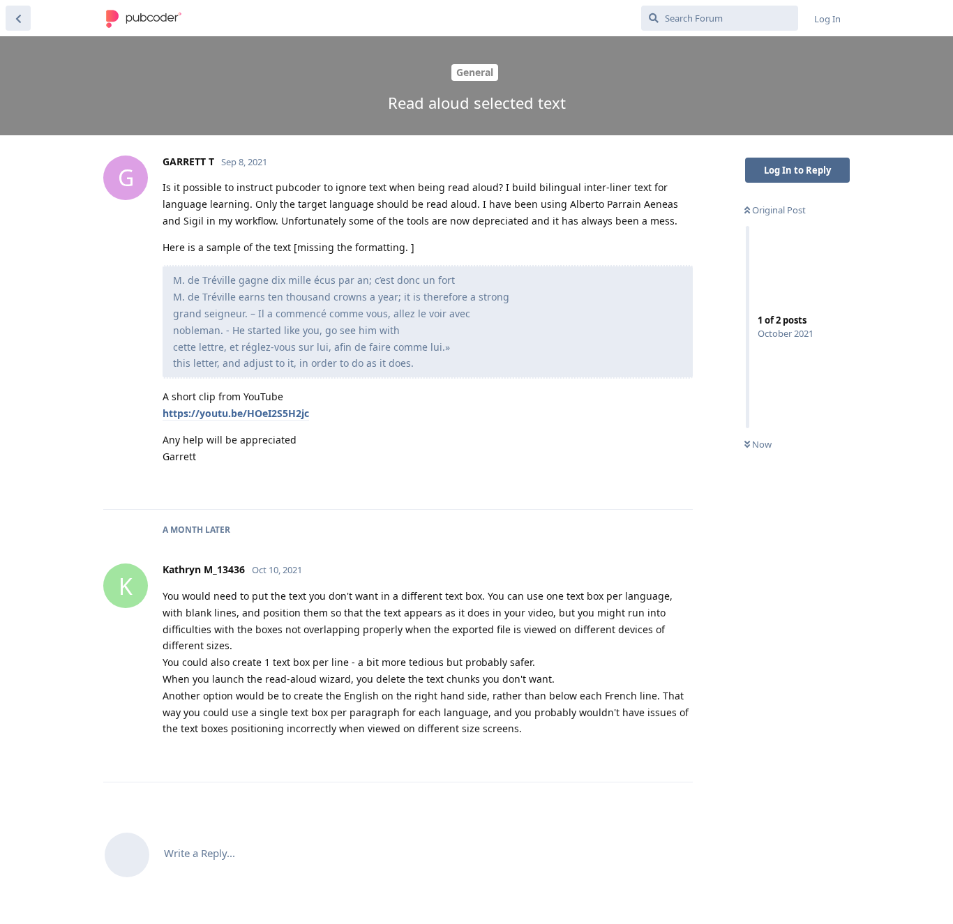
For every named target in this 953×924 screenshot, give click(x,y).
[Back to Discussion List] (18, 18)
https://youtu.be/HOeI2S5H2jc (236, 413)
